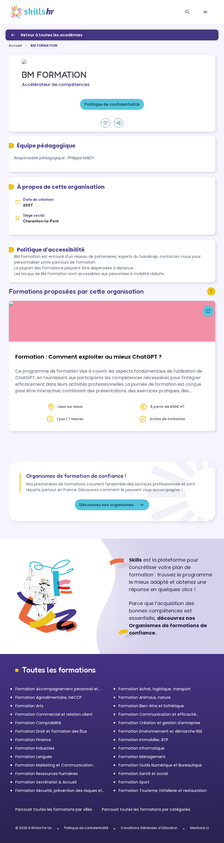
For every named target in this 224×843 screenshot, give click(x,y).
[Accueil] (32, 12)
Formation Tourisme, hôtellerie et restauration (163, 790)
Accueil (15, 45)
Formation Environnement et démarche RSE (160, 731)
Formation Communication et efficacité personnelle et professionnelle (157, 714)
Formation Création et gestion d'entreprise (159, 723)
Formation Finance (33, 739)
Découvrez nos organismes (106, 505)
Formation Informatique (141, 748)
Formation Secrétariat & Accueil (45, 782)
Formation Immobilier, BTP (143, 739)
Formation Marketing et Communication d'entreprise (54, 765)
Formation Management (142, 756)
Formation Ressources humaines (46, 773)
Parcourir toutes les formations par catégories (146, 809)
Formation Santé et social (143, 773)
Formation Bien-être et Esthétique (151, 706)
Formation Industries (34, 748)
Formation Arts (29, 706)
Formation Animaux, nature (145, 697)
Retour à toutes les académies (51, 35)
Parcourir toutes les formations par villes (54, 809)
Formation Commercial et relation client (54, 714)
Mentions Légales (204, 828)
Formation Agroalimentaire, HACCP (48, 697)
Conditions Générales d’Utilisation (149, 828)
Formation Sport (134, 782)
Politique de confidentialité (86, 828)
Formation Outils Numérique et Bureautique (160, 765)
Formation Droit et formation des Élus (51, 731)
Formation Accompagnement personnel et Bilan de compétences (56, 689)
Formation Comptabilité (38, 723)
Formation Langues (33, 756)
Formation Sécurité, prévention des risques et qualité (58, 791)
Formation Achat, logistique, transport (155, 689)
